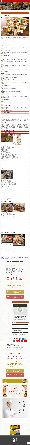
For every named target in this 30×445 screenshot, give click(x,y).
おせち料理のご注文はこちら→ (9, 130)
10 (17, 261)
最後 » (22, 261)
